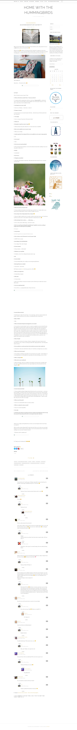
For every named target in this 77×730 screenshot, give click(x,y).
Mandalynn (20, 676)
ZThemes (48, 726)
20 (58, 79)
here (22, 269)
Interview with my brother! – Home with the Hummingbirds (28, 692)
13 (58, 77)
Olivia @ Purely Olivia (22, 637)
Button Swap (31, 1)
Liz (21, 487)
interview (43, 461)
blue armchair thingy (22, 461)
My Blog (21, 1)
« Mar (52, 85)
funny (33, 461)
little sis (42, 463)
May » (60, 85)
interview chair (17, 463)
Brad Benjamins (21, 478)
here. (45, 52)
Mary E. (19, 597)
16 (50, 79)
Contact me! (26, 1)
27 (58, 81)
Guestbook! (37, 1)
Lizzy (19, 551)
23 (50, 81)
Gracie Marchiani (21, 495)
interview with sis (25, 463)
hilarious (38, 461)
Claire (29, 461)
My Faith (41, 1)
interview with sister (35, 463)
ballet (15, 461)
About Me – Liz (16, 1)
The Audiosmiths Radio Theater (53, 1)
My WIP (45, 1)
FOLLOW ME (52, 66)
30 (50, 83)
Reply (47, 478)
